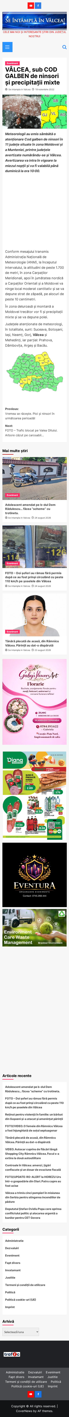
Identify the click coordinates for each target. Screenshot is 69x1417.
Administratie (14, 1240)
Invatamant (13, 1270)
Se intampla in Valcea (19, 89)
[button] (6, 46)
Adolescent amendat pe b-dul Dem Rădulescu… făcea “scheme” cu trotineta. (30, 509)
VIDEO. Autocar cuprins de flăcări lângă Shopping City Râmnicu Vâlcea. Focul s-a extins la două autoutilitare (32, 1154)
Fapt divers (12, 1263)
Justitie (10, 1277)
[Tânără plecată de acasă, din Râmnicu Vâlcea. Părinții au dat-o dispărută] (34, 614)
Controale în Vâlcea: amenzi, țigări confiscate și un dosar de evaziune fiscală (33, 1167)
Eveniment (12, 63)
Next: (31, 430)
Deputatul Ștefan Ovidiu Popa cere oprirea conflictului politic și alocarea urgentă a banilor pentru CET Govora (33, 1213)
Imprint (10, 1307)
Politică (10, 1292)
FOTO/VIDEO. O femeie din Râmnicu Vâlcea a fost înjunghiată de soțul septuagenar (34, 1128)
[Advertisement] (34, 212)
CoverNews (24, 1411)
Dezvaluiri (12, 1248)
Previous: (29, 413)
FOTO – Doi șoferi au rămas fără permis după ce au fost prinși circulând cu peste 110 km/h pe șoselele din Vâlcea (34, 577)
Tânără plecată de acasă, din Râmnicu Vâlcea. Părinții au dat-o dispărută (30, 1140)
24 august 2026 (43, 517)
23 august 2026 (43, 650)
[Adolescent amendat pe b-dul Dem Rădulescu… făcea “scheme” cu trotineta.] (34, 478)
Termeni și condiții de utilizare (25, 1285)
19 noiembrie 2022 (44, 89)
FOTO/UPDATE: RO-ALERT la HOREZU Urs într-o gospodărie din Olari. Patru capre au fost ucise (33, 1181)
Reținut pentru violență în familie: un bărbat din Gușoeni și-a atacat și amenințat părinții (34, 1117)
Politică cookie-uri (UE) (20, 1299)
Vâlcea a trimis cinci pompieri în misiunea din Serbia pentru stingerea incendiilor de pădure (32, 1197)
